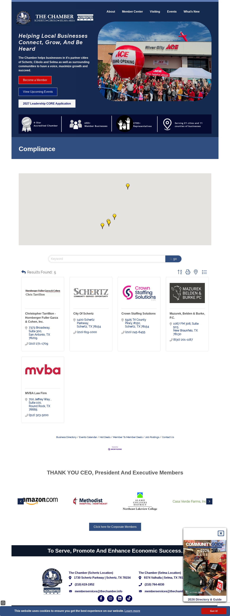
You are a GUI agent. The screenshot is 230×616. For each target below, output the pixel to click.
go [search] (175, 258)
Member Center (132, 11)
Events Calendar (88, 437)
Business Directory (66, 437)
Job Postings (152, 437)
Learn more (132, 610)
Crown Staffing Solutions (138, 313)
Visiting (155, 11)
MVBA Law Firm (36, 393)
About (111, 11)
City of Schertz (83, 313)
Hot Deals (105, 437)
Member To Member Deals (127, 437)
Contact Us (168, 437)
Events (172, 11)
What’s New (191, 11)
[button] (109, 223)
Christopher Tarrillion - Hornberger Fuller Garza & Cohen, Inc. (41, 317)
